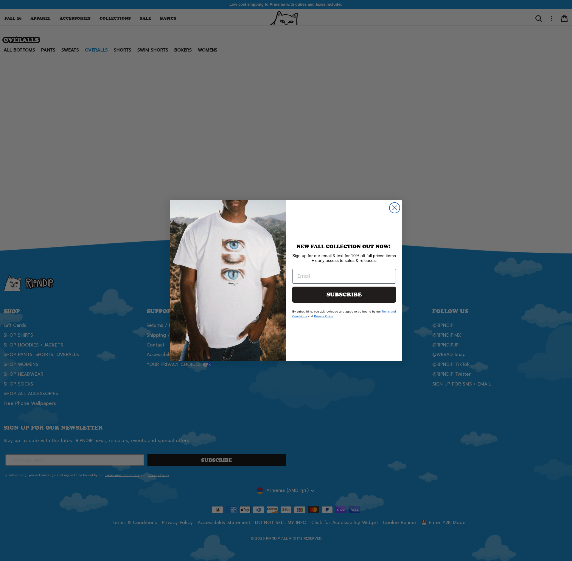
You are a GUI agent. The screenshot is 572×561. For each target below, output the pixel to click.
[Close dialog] (394, 208)
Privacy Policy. (323, 316)
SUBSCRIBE (344, 294)
